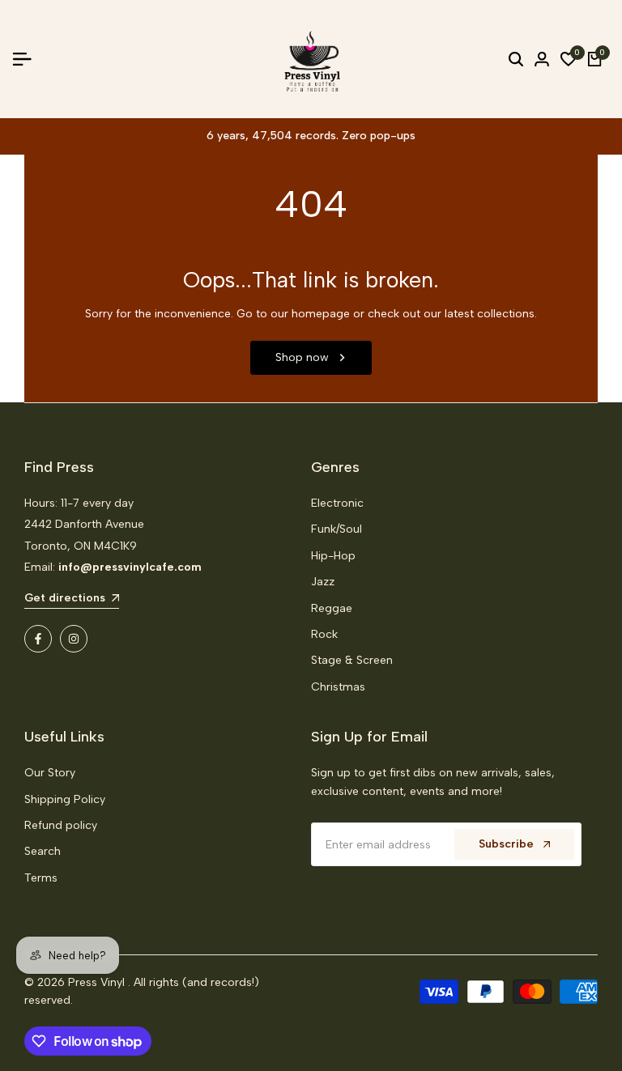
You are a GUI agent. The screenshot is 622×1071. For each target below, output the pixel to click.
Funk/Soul (336, 529)
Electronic (337, 503)
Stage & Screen (352, 660)
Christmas (338, 687)
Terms (41, 878)
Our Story (49, 773)
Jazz (322, 582)
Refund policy (60, 825)
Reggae (331, 608)
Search (42, 851)
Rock (324, 634)
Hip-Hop (333, 556)
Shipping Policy (64, 799)
